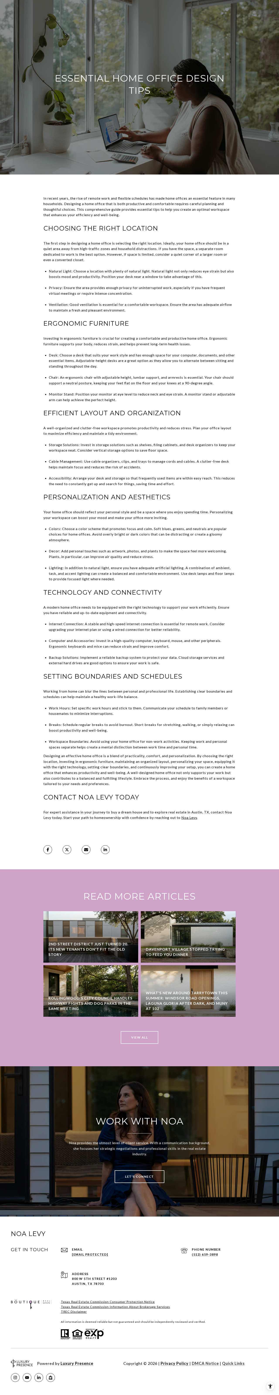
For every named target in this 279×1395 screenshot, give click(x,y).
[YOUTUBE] (27, 1377)
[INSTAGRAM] (15, 1377)
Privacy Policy (175, 1363)
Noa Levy (189, 817)
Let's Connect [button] (139, 1176)
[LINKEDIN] (38, 1377)
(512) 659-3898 (205, 1254)
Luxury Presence (77, 1363)
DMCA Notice (205, 1363)
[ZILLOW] (50, 1377)
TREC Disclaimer (74, 1311)
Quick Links (233, 1363)
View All (139, 1037)
